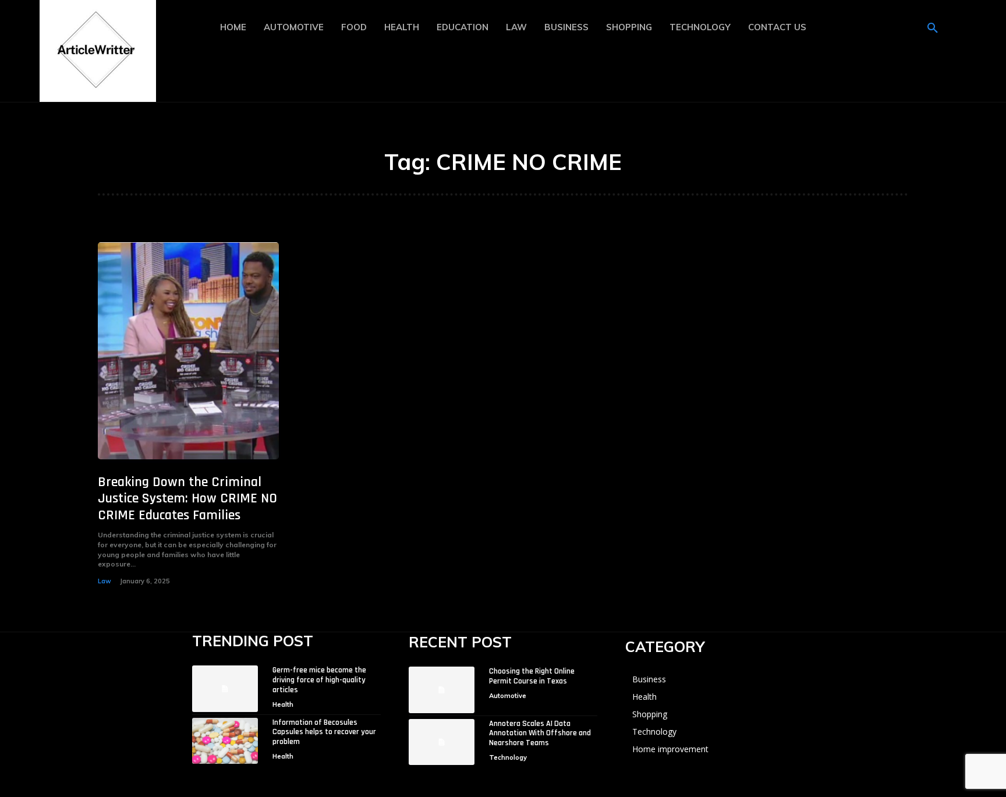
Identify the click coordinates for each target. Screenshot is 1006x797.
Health (282, 704)
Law (104, 581)
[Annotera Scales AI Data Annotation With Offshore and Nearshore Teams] (441, 742)
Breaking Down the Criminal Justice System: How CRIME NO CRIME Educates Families (187, 499)
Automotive (507, 696)
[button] (933, 28)
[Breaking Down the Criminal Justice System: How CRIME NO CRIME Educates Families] (188, 350)
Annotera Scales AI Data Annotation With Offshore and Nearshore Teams (540, 733)
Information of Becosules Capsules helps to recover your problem (324, 732)
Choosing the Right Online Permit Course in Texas (532, 676)
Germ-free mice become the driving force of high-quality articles (319, 680)
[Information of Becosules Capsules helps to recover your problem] (225, 741)
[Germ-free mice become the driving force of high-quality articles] (225, 688)
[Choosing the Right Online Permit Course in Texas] (441, 690)
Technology (508, 757)
